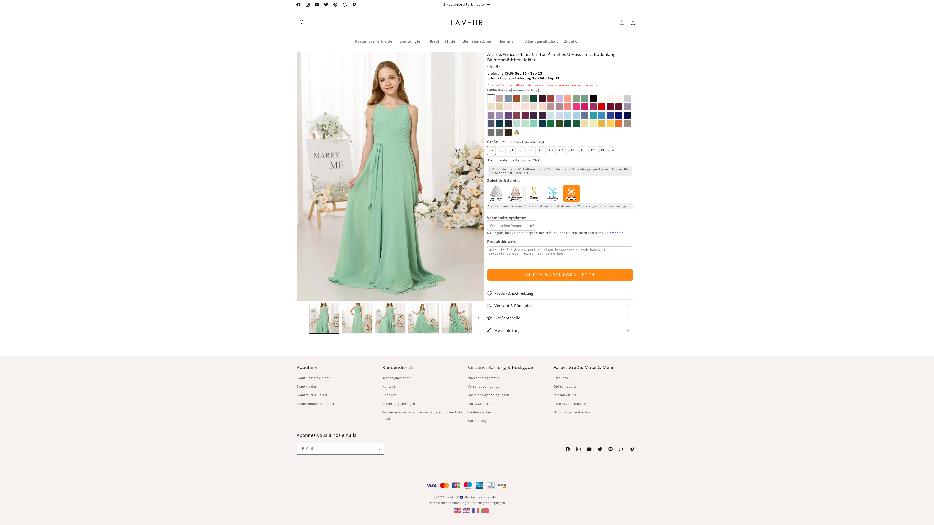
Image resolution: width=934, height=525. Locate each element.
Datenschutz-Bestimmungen (449, 503)
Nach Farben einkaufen (572, 412)
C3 (501, 150)
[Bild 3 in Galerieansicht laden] (390, 318)
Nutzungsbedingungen (489, 503)
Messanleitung (534, 142)
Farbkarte (505, 90)
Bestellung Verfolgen (398, 404)
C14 (611, 150)
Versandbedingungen (485, 386)
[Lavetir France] (476, 511)
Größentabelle (516, 142)
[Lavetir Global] (458, 511)
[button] (302, 22)
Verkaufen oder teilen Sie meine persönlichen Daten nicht (423, 415)
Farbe (513, 90)
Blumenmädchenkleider (316, 404)
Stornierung (477, 421)
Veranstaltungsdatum (507, 217)
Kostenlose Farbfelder (525, 90)
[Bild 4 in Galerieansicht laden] (423, 318)
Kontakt (388, 386)
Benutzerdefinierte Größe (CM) (513, 160)
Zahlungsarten (479, 412)
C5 (521, 150)
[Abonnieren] (378, 449)
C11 (581, 150)
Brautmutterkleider (312, 395)
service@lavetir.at (396, 378)
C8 (551, 150)
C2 (491, 150)
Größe (492, 141)
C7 (541, 150)
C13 (601, 150)
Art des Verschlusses (570, 404)
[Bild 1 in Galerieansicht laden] (324, 318)
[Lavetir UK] (467, 511)
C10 (571, 150)
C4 (511, 150)
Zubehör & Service (503, 180)
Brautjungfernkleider (313, 378)
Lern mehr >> (614, 233)
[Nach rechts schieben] (478, 318)
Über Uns (389, 395)
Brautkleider (306, 386)
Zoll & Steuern (479, 404)
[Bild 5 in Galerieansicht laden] (456, 318)
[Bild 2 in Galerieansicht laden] (357, 318)
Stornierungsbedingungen (488, 395)
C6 (531, 150)
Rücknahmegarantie (484, 378)
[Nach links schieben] (302, 318)
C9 (561, 150)
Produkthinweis (501, 241)
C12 (591, 150)
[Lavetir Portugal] (485, 511)
